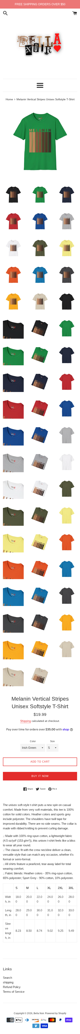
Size (52, 741)
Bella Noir (39, 1013)
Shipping (25, 720)
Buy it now (40, 776)
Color (33, 741)
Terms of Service (13, 991)
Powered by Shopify (55, 1013)
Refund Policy (12, 987)
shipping (8, 982)
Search (7, 977)
